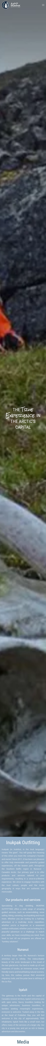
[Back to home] (11, 5)
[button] (43, 5)
